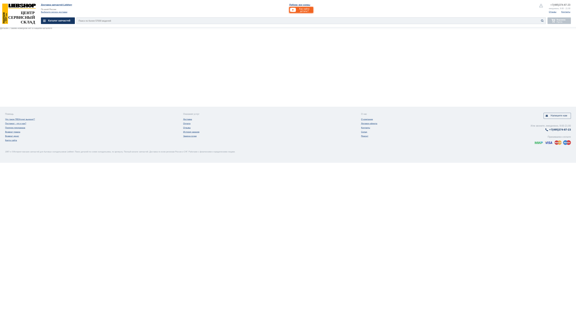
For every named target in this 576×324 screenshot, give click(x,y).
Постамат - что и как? (15, 123)
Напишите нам (559, 115)
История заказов (191, 132)
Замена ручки (190, 136)
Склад (364, 132)
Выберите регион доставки (54, 12)
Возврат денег (12, 136)
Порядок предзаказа (15, 127)
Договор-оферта (369, 123)
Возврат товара (12, 132)
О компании (367, 119)
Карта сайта (11, 140)
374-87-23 (560, 5)
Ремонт (364, 136)
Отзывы (552, 12)
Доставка (187, 119)
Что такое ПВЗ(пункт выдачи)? (20, 119)
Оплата (186, 123)
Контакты (565, 12)
